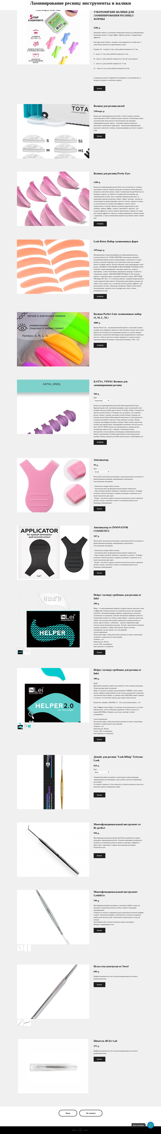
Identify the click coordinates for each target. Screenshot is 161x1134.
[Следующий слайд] (86, 620)
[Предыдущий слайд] (20, 620)
